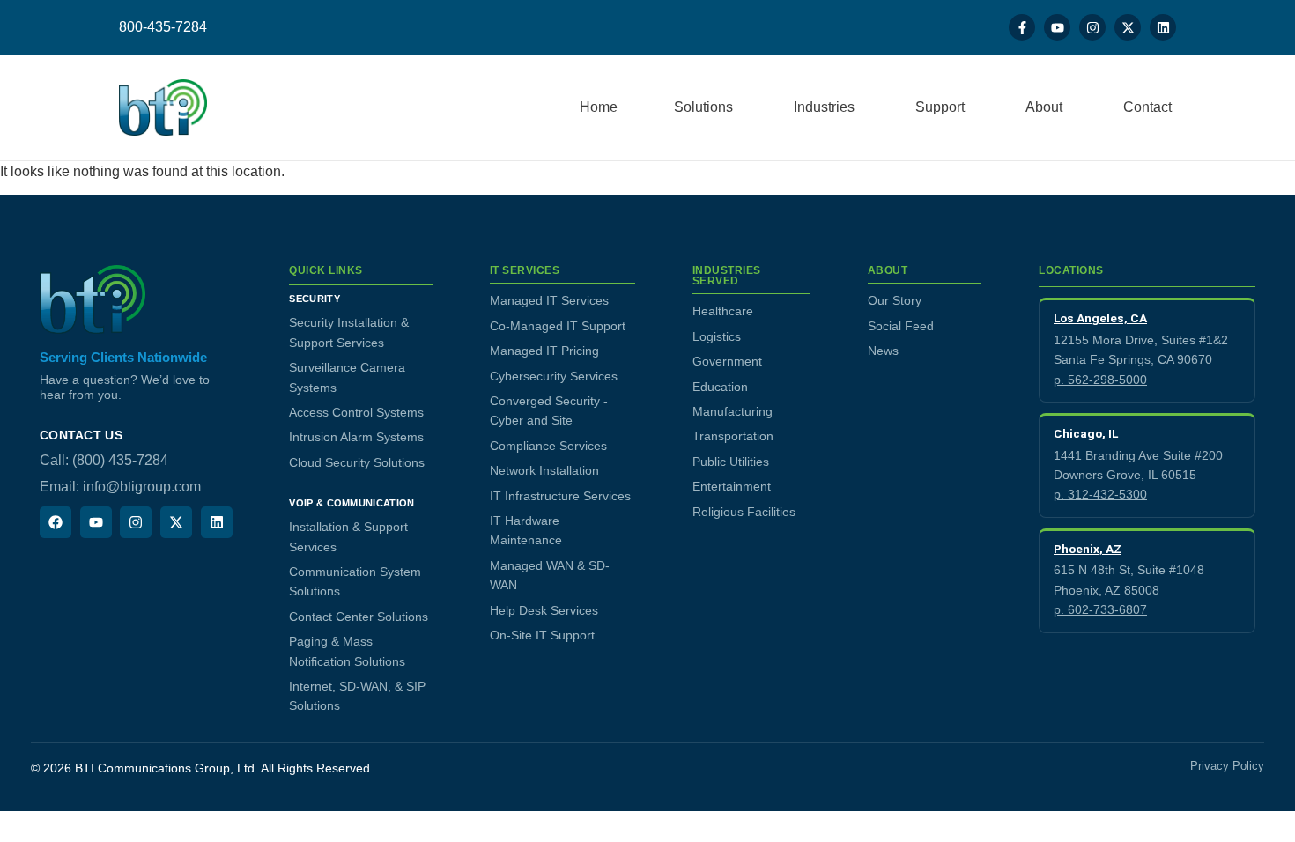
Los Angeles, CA (1100, 318)
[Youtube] (1057, 27)
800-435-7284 (163, 26)
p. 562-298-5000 (1100, 380)
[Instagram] (1092, 27)
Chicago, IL (1086, 433)
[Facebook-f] (1022, 27)
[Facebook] (55, 522)
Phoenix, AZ (1087, 549)
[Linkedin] (1163, 27)
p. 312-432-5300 (1100, 494)
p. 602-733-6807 (1100, 609)
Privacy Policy (1227, 766)
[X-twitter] (1127, 27)
